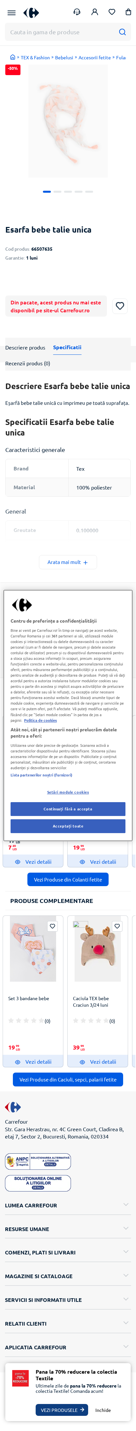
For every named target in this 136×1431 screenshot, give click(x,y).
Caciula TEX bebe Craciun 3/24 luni (91, 1001)
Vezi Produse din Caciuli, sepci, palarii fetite (68, 1079)
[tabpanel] (68, 121)
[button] (128, 13)
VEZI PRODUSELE (59, 1410)
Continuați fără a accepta (68, 808)
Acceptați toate (68, 825)
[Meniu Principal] (11, 12)
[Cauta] (122, 32)
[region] (67, 715)
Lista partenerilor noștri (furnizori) (41, 774)
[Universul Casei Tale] (31, 13)
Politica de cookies (40, 720)
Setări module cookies (68, 792)
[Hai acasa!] (13, 57)
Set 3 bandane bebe (28, 998)
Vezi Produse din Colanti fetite (68, 879)
